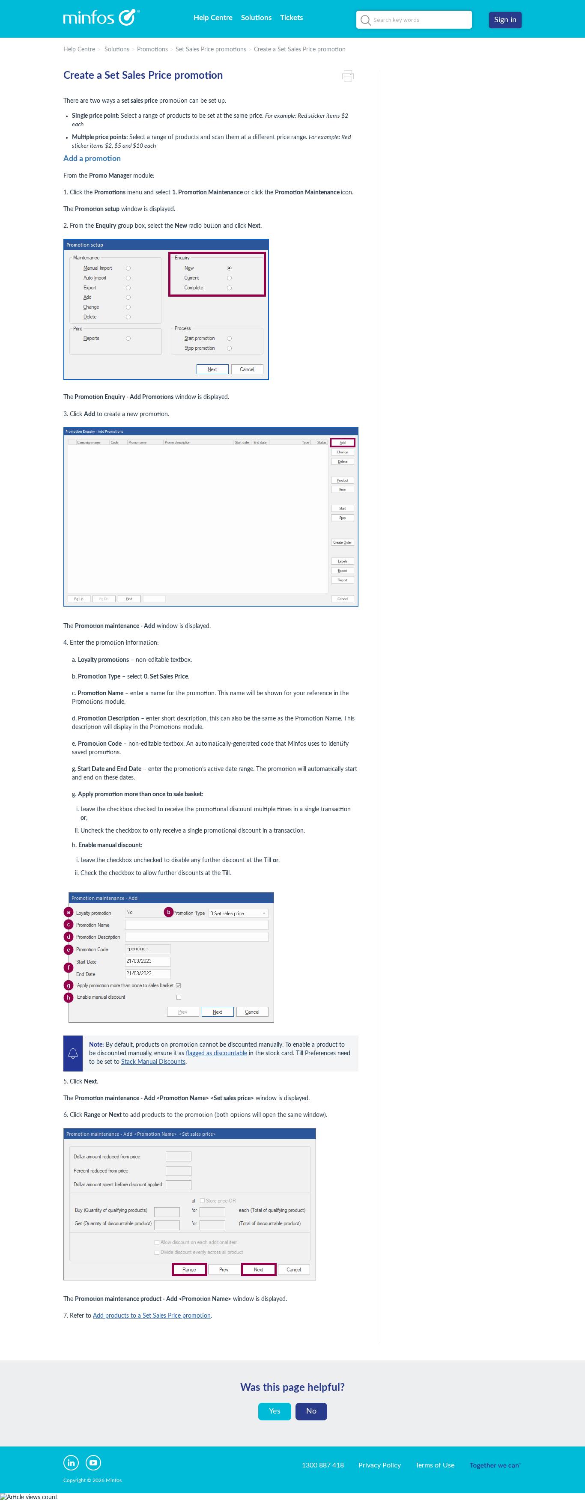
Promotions (152, 50)
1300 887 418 (323, 1465)
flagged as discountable (216, 1054)
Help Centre (213, 17)
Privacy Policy (379, 1465)
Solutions (256, 17)
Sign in (505, 20)
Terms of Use (434, 1465)
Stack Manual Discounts (153, 1062)
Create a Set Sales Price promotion (300, 50)
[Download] (277, 660)
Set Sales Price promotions (211, 50)
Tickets (291, 17)
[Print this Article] (350, 76)
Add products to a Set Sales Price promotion (152, 1316)
